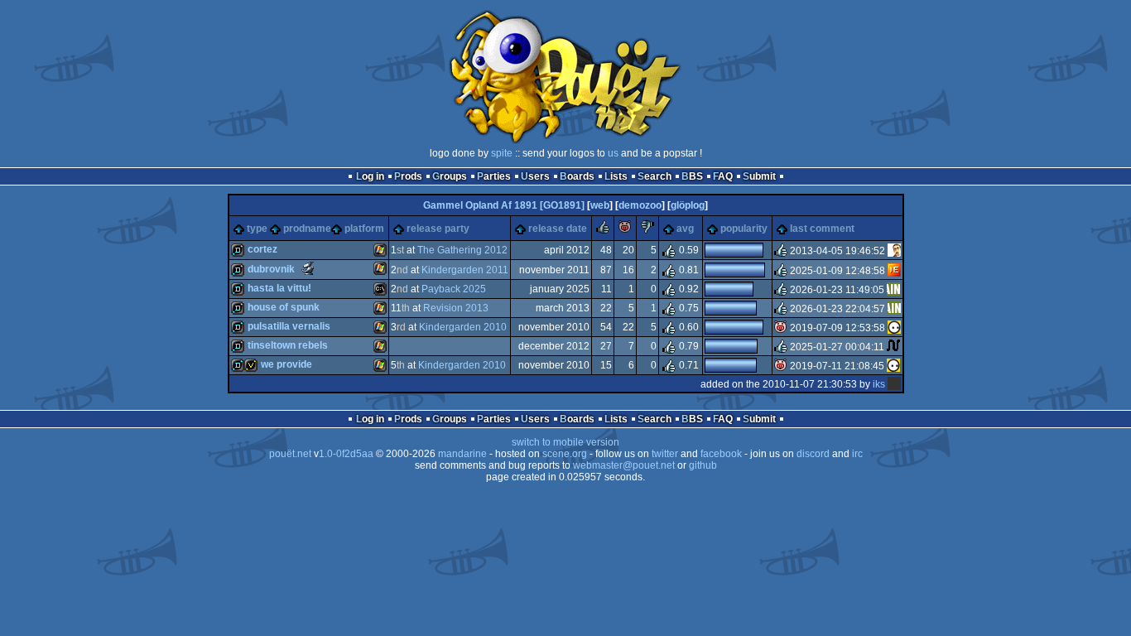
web (599, 205)
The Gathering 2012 (462, 250)
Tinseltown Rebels (288, 345)
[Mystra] (893, 290)
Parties (494, 176)
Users (535, 176)
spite (502, 153)
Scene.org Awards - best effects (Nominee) (308, 268)
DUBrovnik (271, 269)
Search (654, 176)
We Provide (286, 364)
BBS (692, 176)
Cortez (262, 249)
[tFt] (893, 347)
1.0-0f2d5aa (346, 454)
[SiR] (894, 251)
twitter (665, 454)
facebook (721, 454)
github (703, 465)
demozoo (640, 205)
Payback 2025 (453, 289)
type (257, 228)
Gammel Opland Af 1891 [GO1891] (504, 205)
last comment (822, 228)
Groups (449, 176)
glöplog (688, 205)
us (613, 153)
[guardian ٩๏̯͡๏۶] (894, 328)
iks (879, 384)
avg (685, 228)
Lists (616, 176)
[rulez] (602, 230)
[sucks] (647, 230)
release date (557, 228)
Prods (408, 176)
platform (364, 228)
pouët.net (290, 454)
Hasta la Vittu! (279, 288)
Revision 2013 (455, 308)
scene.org (564, 454)
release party (438, 228)
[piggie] (625, 230)
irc (857, 454)
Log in (370, 176)
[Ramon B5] (894, 270)
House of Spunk (284, 307)
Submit (759, 176)
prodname (307, 228)
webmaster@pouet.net (624, 465)
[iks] (894, 384)
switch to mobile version (565, 442)
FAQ (723, 176)
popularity (744, 228)
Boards (577, 176)
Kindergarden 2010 (463, 327)
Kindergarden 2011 (464, 270)
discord (813, 454)
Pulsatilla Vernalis (289, 326)
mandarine (462, 454)
